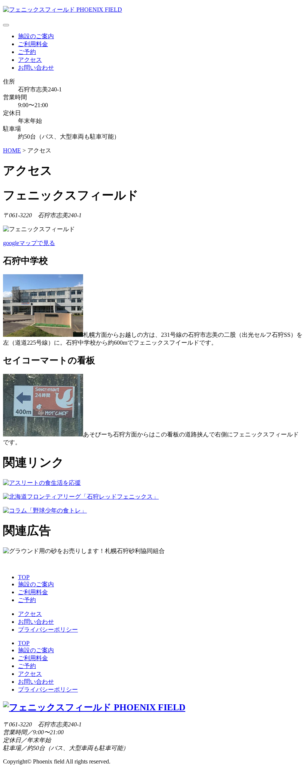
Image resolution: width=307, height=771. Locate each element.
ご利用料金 (33, 44)
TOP (24, 577)
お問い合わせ (36, 67)
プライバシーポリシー (48, 629)
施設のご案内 (36, 36)
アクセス (30, 60)
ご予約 (27, 52)
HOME (12, 150)
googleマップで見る (29, 243)
